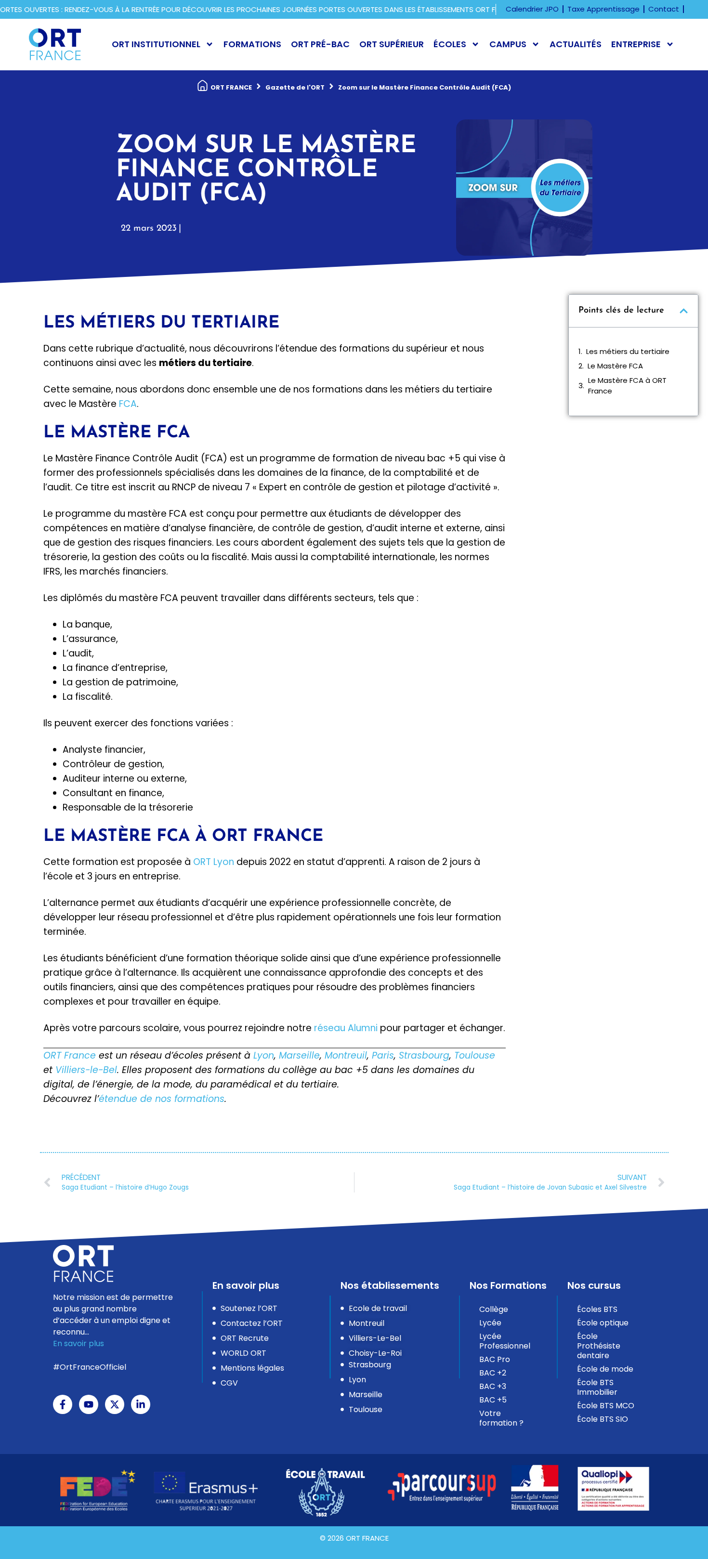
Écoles (449, 44)
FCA (128, 403)
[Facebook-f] (62, 1404)
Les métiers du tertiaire (627, 351)
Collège (493, 1309)
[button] (683, 310)
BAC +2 (492, 1372)
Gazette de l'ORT (295, 87)
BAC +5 (493, 1399)
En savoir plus (78, 1343)
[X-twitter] (114, 1404)
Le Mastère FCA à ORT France (627, 385)
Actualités (576, 44)
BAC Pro (494, 1359)
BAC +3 (492, 1386)
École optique (603, 1322)
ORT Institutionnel (156, 44)
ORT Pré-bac (320, 44)
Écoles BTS (597, 1309)
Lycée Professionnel (504, 1341)
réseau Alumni (346, 1028)
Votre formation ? (501, 1418)
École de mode (605, 1369)
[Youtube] (88, 1404)
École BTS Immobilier (597, 1387)
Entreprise (636, 44)
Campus (507, 44)
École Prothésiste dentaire (598, 1346)
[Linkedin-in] (140, 1404)
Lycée (490, 1322)
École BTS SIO (602, 1419)
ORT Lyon (213, 861)
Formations (252, 44)
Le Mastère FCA (615, 366)
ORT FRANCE (231, 87)
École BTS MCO (605, 1405)
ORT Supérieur (391, 44)
